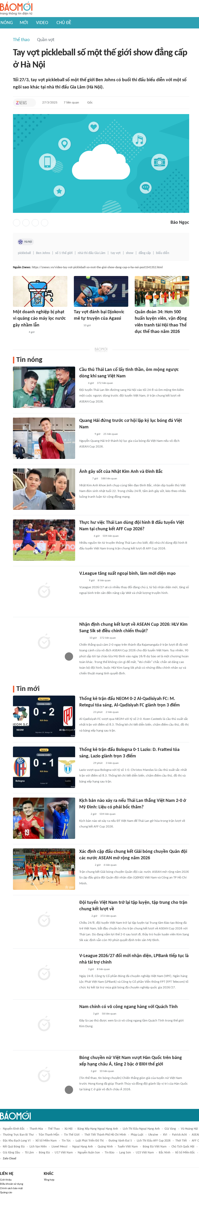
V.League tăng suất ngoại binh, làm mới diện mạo (127, 573)
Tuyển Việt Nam (128, 1146)
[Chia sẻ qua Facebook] (16, 222)
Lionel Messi (59, 1146)
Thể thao (21, 40)
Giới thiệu (6, 1180)
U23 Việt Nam (145, 1152)
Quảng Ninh (105, 1146)
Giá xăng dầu (11, 1152)
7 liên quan (71, 102)
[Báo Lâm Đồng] (84, 712)
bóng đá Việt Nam (155, 1146)
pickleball (24, 253)
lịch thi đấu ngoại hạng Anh (141, 1128)
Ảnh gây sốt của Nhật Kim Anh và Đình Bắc (121, 471)
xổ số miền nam (46, 1140)
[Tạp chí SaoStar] (84, 1014)
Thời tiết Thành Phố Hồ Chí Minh (105, 1134)
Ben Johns (43, 253)
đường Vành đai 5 (120, 1140)
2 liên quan (112, 712)
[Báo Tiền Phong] (84, 478)
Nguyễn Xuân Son (89, 1152)
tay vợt (116, 253)
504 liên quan (111, 536)
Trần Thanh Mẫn (49, 1134)
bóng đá (44, 1152)
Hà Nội (28, 241)
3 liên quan (112, 763)
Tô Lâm (29, 1152)
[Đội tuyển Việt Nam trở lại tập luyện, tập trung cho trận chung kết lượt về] (44, 920)
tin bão (109, 1152)
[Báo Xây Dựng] (85, 536)
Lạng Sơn (125, 1152)
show (129, 253)
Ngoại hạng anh (82, 1146)
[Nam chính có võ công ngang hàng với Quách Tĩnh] (44, 1024)
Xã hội (69, 1128)
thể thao (54, 1128)
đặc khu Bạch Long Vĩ (17, 1140)
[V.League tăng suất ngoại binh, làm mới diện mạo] (44, 591)
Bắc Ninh (164, 1152)
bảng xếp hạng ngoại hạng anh (97, 1128)
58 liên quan (109, 1013)
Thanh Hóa (36, 1128)
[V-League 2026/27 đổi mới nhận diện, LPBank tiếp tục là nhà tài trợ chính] (44, 973)
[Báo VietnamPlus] (19, 332)
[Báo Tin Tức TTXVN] (82, 638)
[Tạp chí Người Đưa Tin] (83, 814)
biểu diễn (162, 253)
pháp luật (137, 1134)
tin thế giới (72, 1134)
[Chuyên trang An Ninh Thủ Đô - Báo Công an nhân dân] (82, 383)
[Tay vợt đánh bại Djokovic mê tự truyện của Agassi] (101, 291)
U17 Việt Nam (64, 1152)
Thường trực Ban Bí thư (18, 1134)
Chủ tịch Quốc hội (183, 1146)
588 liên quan (109, 478)
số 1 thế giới (64, 253)
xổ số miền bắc (185, 1152)
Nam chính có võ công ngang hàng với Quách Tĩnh (128, 1006)
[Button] (31, 103)
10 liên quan (107, 1071)
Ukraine (153, 1134)
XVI (165, 1134)
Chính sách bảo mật (11, 1188)
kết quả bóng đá (14, 1146)
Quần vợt (45, 40)
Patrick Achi (179, 1134)
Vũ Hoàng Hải (189, 1128)
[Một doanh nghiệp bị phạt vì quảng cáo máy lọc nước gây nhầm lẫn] (40, 291)
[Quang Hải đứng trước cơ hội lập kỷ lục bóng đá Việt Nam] (44, 438)
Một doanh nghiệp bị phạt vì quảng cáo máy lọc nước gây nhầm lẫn (39, 318)
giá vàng (170, 1128)
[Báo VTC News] (85, 434)
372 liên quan (105, 383)
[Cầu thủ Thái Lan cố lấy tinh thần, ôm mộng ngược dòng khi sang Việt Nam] (44, 387)
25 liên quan (110, 434)
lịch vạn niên (38, 1146)
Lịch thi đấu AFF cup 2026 (153, 1140)
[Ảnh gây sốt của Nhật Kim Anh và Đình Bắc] (44, 489)
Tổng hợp (49, 1180)
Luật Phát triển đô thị (90, 1140)
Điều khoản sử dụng (11, 1184)
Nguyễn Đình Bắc (14, 1128)
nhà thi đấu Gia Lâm (91, 253)
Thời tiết (181, 1140)
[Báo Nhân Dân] (83, 916)
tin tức (66, 1140)
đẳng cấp (145, 253)
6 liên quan (110, 865)
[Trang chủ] (16, 9)
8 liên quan (104, 580)
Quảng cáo (6, 1192)
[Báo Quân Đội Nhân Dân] (141, 338)
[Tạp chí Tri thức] (21, 102)
